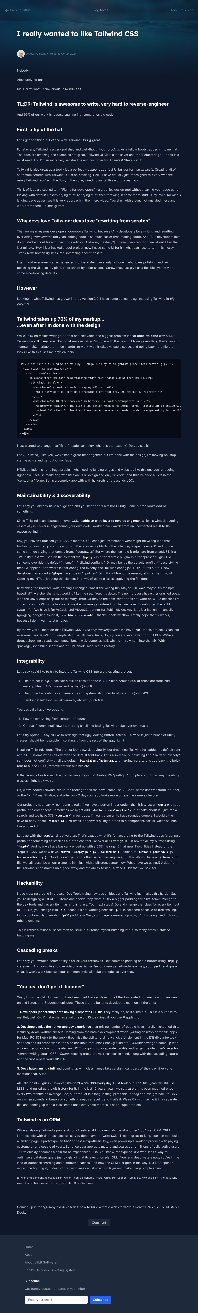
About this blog (182, 10)
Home (29, 1247)
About (29, 1255)
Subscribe (100, 1300)
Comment (99, 1222)
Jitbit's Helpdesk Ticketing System (50, 1270)
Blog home (100, 10)
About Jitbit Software (40, 1262)
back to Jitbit (19, 10)
